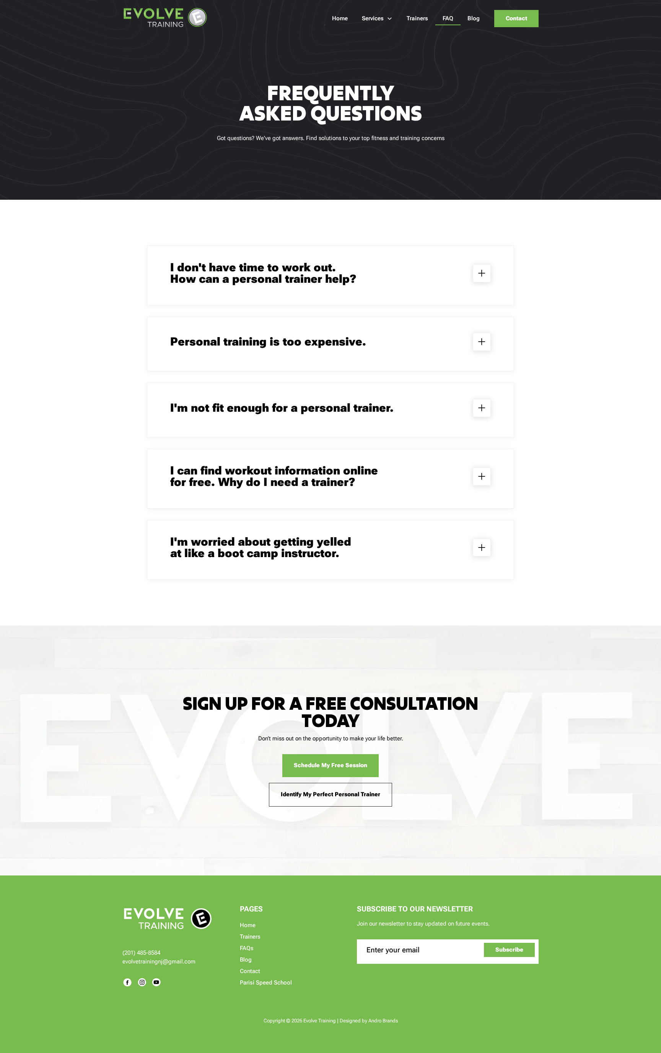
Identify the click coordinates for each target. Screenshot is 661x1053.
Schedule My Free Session (330, 765)
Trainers (250, 936)
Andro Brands (383, 1021)
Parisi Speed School (266, 982)
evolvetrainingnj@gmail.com (158, 961)
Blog (246, 959)
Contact (516, 18)
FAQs (247, 948)
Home (248, 925)
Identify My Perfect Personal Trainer (330, 794)
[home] (165, 18)
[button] (377, 18)
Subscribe (509, 949)
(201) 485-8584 (141, 952)
